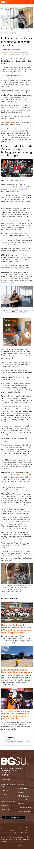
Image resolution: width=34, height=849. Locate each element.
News (7, 52)
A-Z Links (4, 794)
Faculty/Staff (5, 809)
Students (21, 804)
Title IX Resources (24, 811)
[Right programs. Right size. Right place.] (17, 334)
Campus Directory (7, 798)
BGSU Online (10, 122)
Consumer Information (8, 802)
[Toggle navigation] (31, 2)
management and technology (11, 187)
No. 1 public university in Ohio (22, 475)
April (16, 52)
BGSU (3, 52)
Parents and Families (25, 800)
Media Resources (23, 796)
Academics (4, 790)
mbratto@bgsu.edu (11, 741)
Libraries (21, 792)
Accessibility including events (8, 785)
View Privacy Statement (16, 841)
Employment (5, 805)
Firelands (21, 784)
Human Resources (24, 788)
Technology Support (24, 807)
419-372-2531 (5, 775)
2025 (12, 52)
